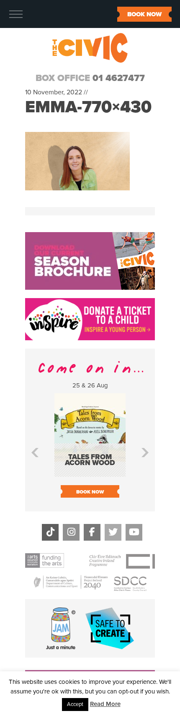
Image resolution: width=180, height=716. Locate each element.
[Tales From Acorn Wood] (90, 472)
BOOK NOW (144, 14)
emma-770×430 (88, 107)
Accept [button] (75, 704)
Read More (105, 704)
